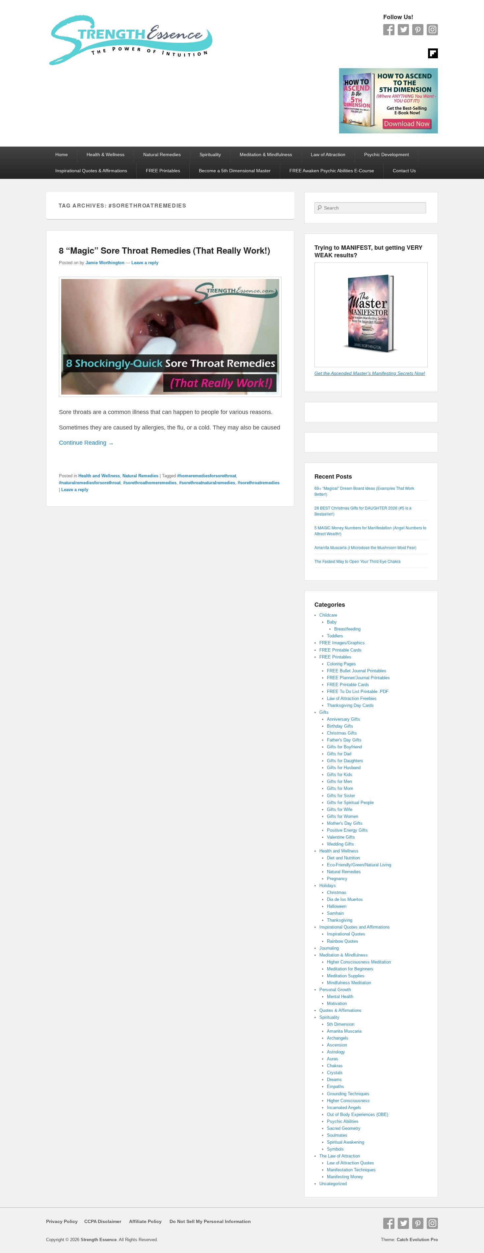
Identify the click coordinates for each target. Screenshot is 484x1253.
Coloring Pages (341, 663)
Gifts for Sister (341, 795)
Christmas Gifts (342, 733)
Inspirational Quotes (346, 934)
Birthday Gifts (340, 726)
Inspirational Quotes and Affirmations (354, 927)
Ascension (337, 1045)
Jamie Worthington (105, 262)
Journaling (329, 948)
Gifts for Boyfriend (344, 746)
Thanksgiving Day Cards (350, 705)
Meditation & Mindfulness (266, 154)
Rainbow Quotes (342, 941)
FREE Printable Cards (340, 650)
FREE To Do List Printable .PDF (358, 691)
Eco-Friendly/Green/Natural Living (359, 864)
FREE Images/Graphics (342, 642)
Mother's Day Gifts (345, 823)
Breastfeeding (347, 628)
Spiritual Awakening (345, 1142)
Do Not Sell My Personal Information (206, 1221)
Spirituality (210, 154)
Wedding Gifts (340, 844)
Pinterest (417, 29)
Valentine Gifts (341, 837)
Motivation (337, 1003)
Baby (332, 622)
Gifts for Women (342, 816)
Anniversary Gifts (343, 719)
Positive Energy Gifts (347, 830)
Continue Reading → (86, 442)
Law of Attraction (328, 154)
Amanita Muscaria (344, 1031)
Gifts (324, 712)
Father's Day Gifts (344, 740)
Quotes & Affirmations (340, 1010)
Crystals (335, 1072)
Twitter (403, 29)
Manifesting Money (345, 1176)
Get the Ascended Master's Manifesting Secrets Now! (369, 373)
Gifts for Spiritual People (350, 802)
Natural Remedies (162, 154)
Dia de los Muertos (345, 899)
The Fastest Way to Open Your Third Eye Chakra (357, 561)
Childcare (328, 615)
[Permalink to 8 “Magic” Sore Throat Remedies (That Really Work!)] (170, 400)
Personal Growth (335, 989)
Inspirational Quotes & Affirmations (91, 170)
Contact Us (404, 170)
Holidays (327, 885)
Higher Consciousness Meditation (359, 962)
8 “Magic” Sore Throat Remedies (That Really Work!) (164, 250)
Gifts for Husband (344, 767)
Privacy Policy (62, 1221)
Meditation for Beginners (350, 968)
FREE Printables (163, 170)
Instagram (432, 29)
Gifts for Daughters (345, 760)
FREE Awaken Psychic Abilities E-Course (331, 170)
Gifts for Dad (339, 753)
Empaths (335, 1086)
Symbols (335, 1149)
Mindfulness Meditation (349, 982)
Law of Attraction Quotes (350, 1162)
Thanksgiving (339, 920)
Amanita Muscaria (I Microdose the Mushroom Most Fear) (365, 547)
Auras (332, 1058)
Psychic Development (386, 154)
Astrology (336, 1051)
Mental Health (340, 996)
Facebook (388, 29)
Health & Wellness (105, 154)
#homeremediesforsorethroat (206, 475)
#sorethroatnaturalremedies (207, 482)
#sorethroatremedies (259, 482)
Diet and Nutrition (343, 857)
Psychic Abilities (343, 1121)
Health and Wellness (99, 475)
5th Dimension (340, 1024)
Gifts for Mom (340, 788)
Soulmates (337, 1135)
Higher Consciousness (348, 1100)
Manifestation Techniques (351, 1169)
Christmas (336, 892)
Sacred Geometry (344, 1128)
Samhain (335, 913)
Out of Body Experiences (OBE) (357, 1114)
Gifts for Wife (339, 809)
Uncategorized (333, 1183)
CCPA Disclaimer (100, 1221)
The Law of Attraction (339, 1156)
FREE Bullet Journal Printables (356, 670)
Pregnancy (337, 878)
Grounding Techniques (348, 1093)
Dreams (334, 1079)
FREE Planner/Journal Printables (358, 677)
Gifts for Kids (339, 774)
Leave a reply (144, 262)
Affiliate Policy (145, 1221)
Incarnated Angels (344, 1107)
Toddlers (335, 635)
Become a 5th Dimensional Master (235, 170)
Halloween (336, 906)
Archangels (337, 1038)
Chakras (335, 1065)
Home (61, 154)
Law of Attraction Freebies (352, 698)
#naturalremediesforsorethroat (90, 482)
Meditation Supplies (345, 975)
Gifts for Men (339, 781)
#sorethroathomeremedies (149, 482)
